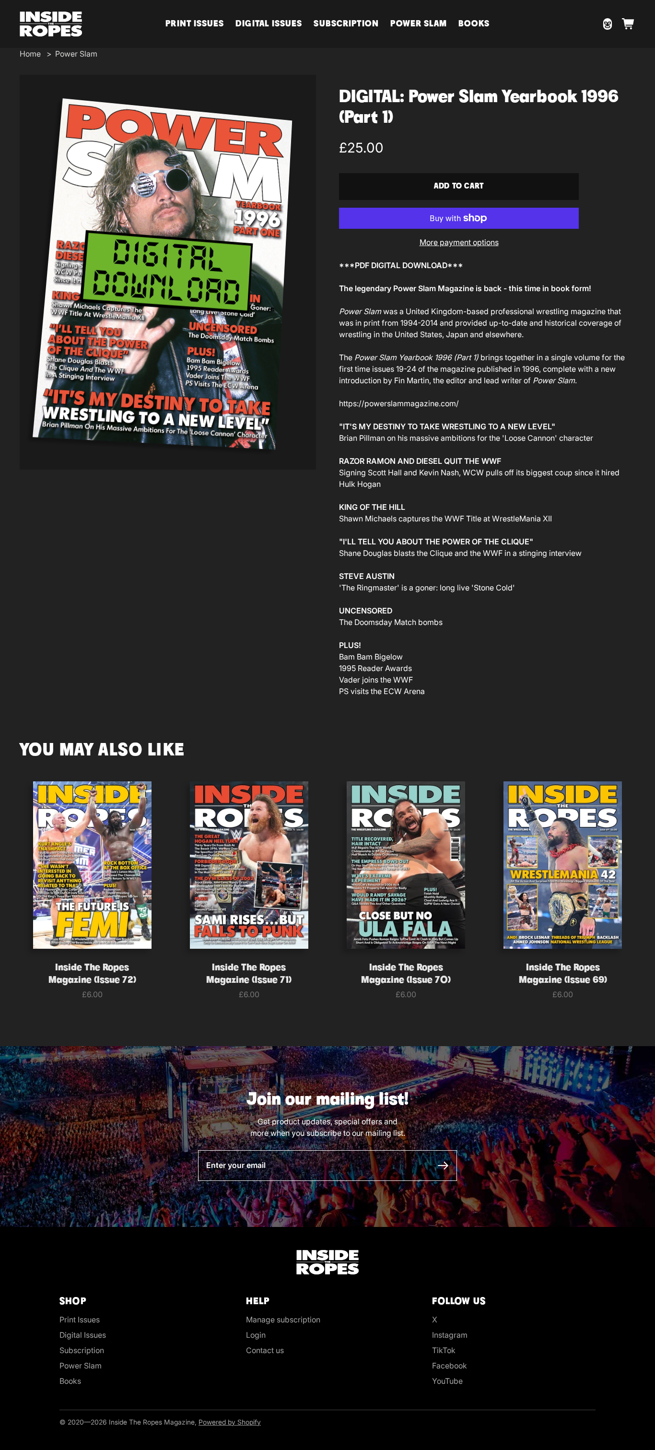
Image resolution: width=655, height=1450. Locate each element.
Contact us (265, 1350)
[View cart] (628, 24)
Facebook (449, 1365)
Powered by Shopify (230, 1422)
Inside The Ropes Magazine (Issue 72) (92, 974)
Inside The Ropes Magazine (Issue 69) (563, 974)
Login (256, 1335)
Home (30, 54)
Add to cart (459, 186)
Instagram (450, 1335)
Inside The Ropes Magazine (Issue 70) (406, 974)
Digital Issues (268, 24)
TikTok (444, 1350)
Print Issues (194, 24)
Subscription (346, 24)
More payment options (459, 242)
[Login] (607, 24)
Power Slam (418, 24)
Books (473, 24)
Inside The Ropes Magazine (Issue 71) (249, 974)
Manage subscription (283, 1319)
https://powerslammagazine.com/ (399, 403)
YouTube (447, 1381)
